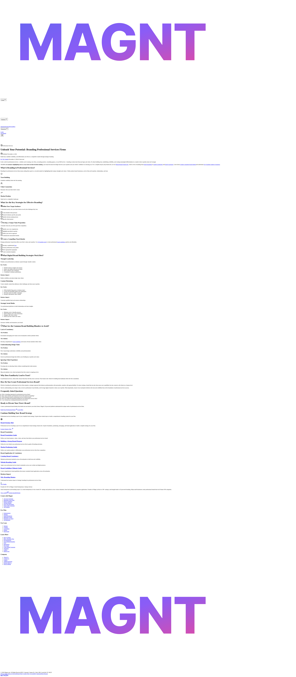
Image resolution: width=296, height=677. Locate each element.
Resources (3, 129)
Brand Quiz (6, 551)
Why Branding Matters (8, 477)
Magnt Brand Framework (122, 164)
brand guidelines (61, 242)
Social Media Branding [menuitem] (19, 131)
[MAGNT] (148, 671)
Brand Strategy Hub (7, 423)
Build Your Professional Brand (8, 409)
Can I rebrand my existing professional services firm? (15, 400)
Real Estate (6, 531)
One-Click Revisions (9, 504)
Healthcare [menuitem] (3, 126)
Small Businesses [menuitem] (5, 123)
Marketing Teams (8, 517)
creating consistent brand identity (188, 164)
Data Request (44, 673)
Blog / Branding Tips (9, 539)
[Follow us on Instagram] (6, 675)
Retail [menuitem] (12, 126)
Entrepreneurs (7, 513)
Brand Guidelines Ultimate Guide (11, 468)
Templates (6, 548)
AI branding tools (42, 242)
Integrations (6, 544)
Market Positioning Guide (9, 447)
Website (18, 493)
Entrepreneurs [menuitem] (12, 123)
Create (2, 100)
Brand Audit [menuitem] (11, 131)
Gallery (5, 550)
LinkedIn (14, 493)
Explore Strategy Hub (6, 429)
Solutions (3, 119)
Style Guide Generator (9, 505)
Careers (5, 560)
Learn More (20, 409)
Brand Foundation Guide (9, 435)
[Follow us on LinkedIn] (1, 675)
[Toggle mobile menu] (2, 135)
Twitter (10, 493)
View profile (4, 493)
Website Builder (7, 503)
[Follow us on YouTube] (7, 675)
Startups (6, 514)
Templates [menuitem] (27, 131)
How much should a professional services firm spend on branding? (18, 395)
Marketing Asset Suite (9, 500)
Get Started (3, 133)
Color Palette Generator (9, 547)
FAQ (5, 543)
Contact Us (6, 558)
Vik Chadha (3, 484)
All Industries (7, 520)
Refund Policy (19, 673)
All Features (7, 507)
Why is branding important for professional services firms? (16, 394)
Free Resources (7, 540)
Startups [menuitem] (28, 123)
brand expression (169, 164)
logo (15, 245)
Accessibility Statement (35, 673)
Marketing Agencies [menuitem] (21, 123)
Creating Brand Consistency (9, 456)
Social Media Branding (9, 541)
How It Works (7, 537)
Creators (6, 527)
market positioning (158, 164)
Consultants (6, 528)
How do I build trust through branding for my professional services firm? (19, 398)
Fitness (5, 530)
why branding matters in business (212, 164)
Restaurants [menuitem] (8, 126)
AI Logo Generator (8, 498)
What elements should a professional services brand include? (16, 397)
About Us (6, 557)
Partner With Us (7, 563)
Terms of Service (12, 673)
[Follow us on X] (4, 675)
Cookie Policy (26, 673)
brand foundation (148, 164)
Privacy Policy (4, 673)
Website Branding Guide (8, 462)
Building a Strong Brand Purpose (11, 441)
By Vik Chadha (4, 159)
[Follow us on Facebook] (3, 675)
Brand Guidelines (8, 501)
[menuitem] (148, 104)
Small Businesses (8, 516)
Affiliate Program (8, 561)
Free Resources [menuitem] (4, 131)
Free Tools (6, 546)
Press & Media (7, 564)
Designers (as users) (8, 518)
